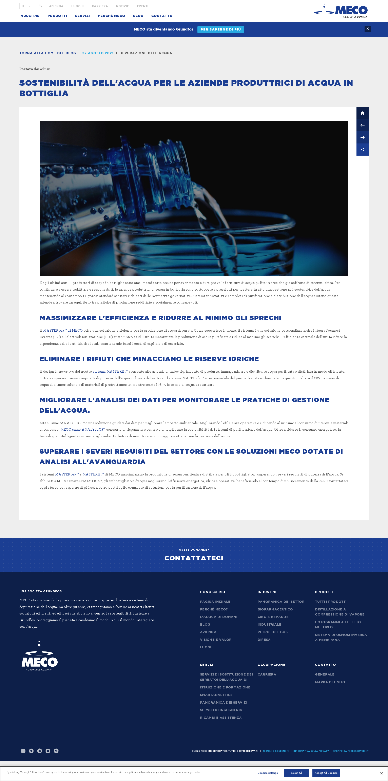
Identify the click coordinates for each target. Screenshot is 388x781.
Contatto (162, 16)
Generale (324, 674)
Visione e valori (216, 639)
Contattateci (194, 558)
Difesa (264, 639)
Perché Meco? (214, 609)
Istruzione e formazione (225, 687)
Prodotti (57, 16)
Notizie (122, 6)
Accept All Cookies (326, 773)
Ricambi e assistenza (221, 717)
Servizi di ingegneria (221, 710)
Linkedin (39, 751)
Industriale (269, 624)
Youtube (48, 751)
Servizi (82, 16)
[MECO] (341, 10)
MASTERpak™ (67, 474)
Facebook (23, 751)
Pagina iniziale (215, 601)
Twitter (31, 751)
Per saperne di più (221, 29)
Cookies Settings (268, 773)
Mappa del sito (330, 682)
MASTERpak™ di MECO (63, 330)
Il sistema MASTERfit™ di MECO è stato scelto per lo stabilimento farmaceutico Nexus (362, 125)
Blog (138, 16)
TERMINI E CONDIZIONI (276, 751)
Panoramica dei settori (282, 601)
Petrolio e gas (273, 632)
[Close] (381, 773)
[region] (194, 773)
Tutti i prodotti (331, 601)
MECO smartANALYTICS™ (82, 429)
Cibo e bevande (273, 617)
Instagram (56, 751)
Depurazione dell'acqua (145, 53)
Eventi (142, 6)
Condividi (362, 149)
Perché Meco (111, 16)
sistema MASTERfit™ (111, 371)
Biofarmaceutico (275, 609)
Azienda (56, 6)
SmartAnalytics (216, 695)
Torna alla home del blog (47, 53)
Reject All (296, 773)
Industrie (29, 16)
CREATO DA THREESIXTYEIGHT (351, 751)
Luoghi (77, 6)
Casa (362, 113)
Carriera (100, 6)
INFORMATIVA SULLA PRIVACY (311, 751)
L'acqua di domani (218, 617)
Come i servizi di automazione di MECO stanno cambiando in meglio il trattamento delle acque (362, 137)
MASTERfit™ (93, 474)
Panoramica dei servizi (223, 702)
